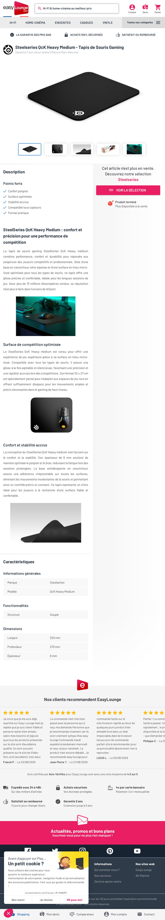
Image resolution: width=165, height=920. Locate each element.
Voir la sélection (131, 190)
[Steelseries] (8, 49)
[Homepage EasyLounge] (15, 8)
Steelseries (128, 179)
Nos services (102, 875)
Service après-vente (107, 881)
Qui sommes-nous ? (107, 870)
